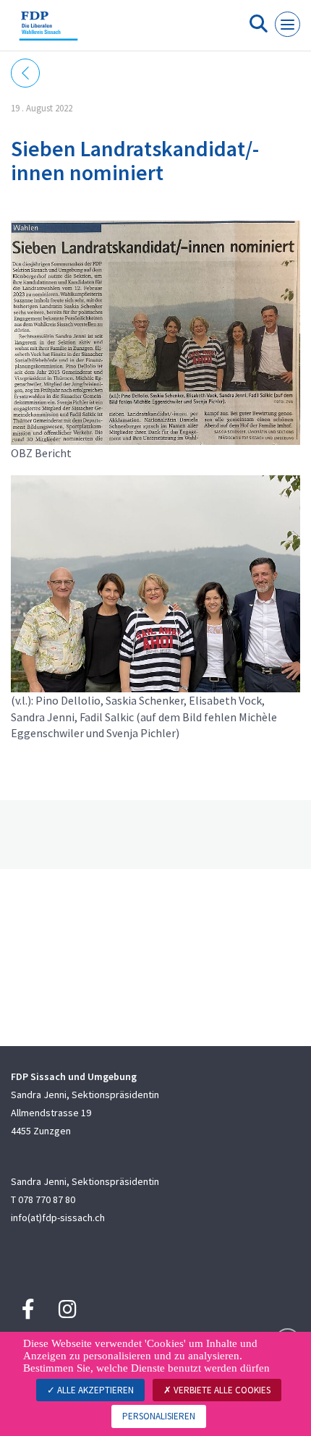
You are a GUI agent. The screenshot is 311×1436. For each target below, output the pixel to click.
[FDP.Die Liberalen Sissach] (48, 31)
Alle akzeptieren (94, 1390)
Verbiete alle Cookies (220, 1390)
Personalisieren (158, 1416)
